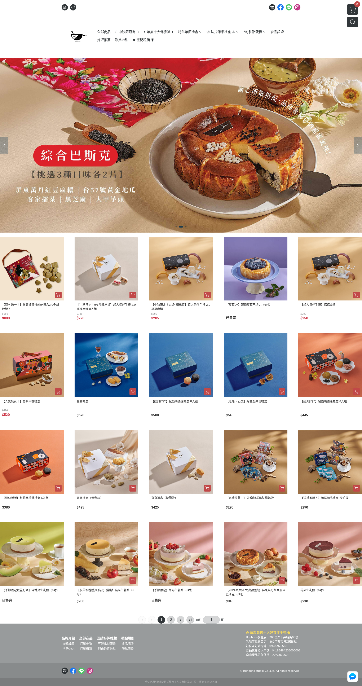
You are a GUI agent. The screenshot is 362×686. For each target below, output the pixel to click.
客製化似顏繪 (107, 643)
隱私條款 (128, 648)
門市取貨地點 (107, 648)
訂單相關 (86, 648)
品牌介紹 (68, 638)
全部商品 (86, 638)
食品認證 (128, 643)
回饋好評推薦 (107, 638)
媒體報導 (68, 643)
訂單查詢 (86, 643)
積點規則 (127, 638)
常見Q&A (68, 648)
